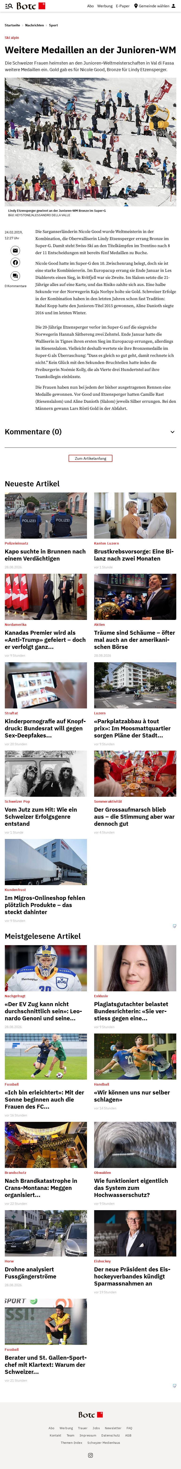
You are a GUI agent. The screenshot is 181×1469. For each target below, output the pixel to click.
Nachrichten (34, 25)
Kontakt (56, 1435)
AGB (128, 1435)
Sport (53, 25)
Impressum (88, 1435)
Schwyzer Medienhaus (103, 1443)
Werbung (104, 6)
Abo (90, 6)
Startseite (12, 25)
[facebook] (22, 264)
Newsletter (113, 1428)
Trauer (82, 1428)
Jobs (96, 1428)
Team (70, 1435)
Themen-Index (71, 1443)
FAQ (129, 1428)
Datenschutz (110, 1435)
